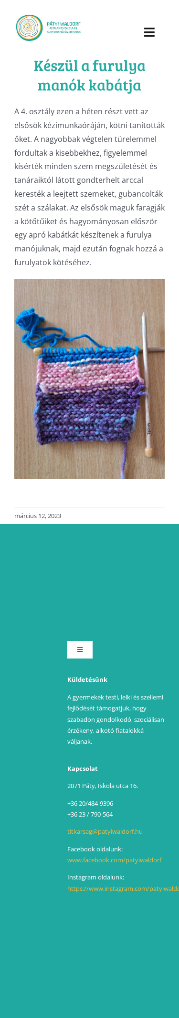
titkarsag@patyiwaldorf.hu (105, 831)
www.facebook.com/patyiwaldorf (114, 860)
